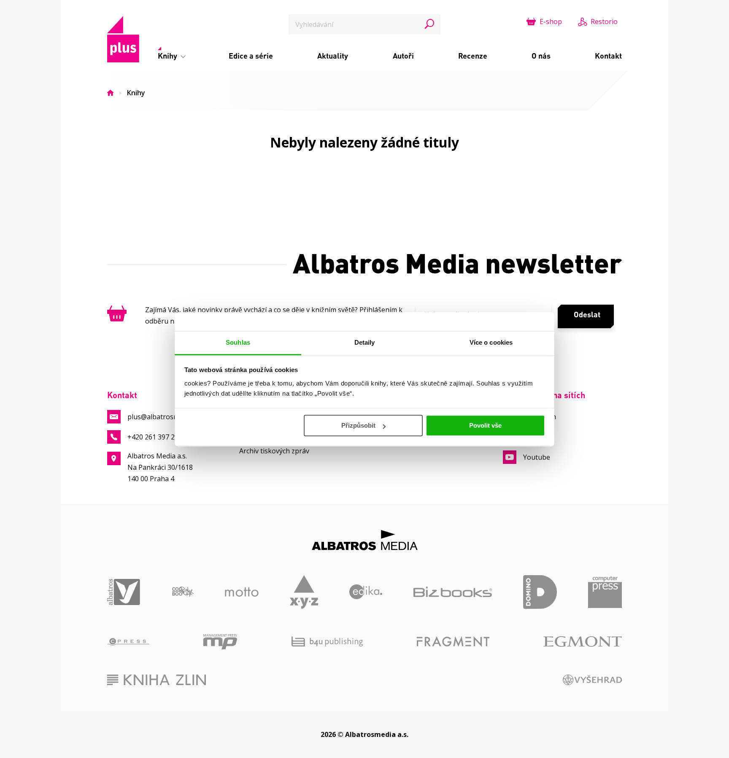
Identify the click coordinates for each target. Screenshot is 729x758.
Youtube (536, 457)
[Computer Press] (604, 591)
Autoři (403, 55)
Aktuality (332, 55)
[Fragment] (453, 641)
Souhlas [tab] (238, 342)
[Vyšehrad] (592, 680)
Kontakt (608, 55)
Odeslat (587, 314)
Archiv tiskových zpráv (274, 450)
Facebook (538, 437)
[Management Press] (220, 641)
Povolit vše (485, 425)
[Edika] (366, 591)
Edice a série (251, 55)
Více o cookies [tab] (491, 342)
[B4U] (327, 641)
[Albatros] (124, 591)
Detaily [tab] (364, 342)
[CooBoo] (182, 591)
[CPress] (128, 641)
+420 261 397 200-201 (161, 437)
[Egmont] (582, 641)
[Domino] (540, 591)
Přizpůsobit (358, 425)
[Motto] (241, 591)
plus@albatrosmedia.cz (163, 416)
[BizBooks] (453, 591)
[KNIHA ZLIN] (156, 680)
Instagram (539, 416)
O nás (541, 55)
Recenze (472, 55)
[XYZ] (304, 591)
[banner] (123, 39)
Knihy (168, 55)
